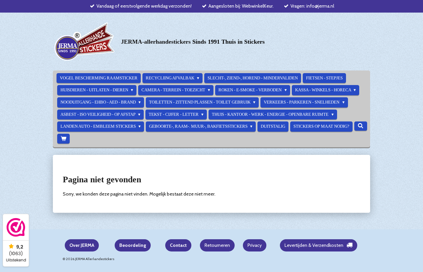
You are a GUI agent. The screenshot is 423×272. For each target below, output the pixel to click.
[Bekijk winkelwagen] (63, 139)
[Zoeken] (360, 126)
